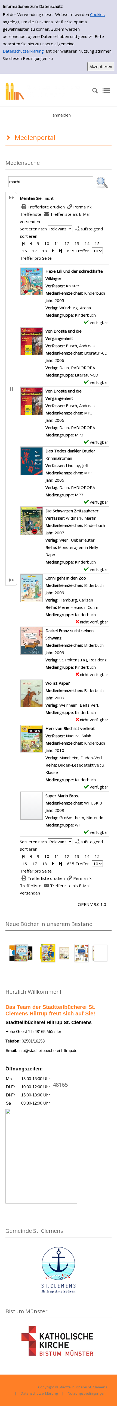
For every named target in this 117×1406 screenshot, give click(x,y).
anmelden (62, 115)
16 (24, 250)
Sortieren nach (33, 228)
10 (46, 243)
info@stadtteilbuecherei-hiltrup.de (48, 1050)
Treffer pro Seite (36, 258)
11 (56, 243)
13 (77, 243)
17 (34, 250)
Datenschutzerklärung (23, 51)
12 (66, 243)
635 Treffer (78, 250)
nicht (49, 198)
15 (97, 243)
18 (44, 250)
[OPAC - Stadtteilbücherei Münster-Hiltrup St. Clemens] (45, 90)
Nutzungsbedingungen (87, 1393)
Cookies (97, 14)
